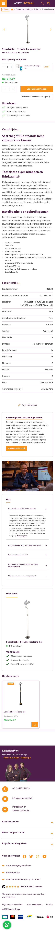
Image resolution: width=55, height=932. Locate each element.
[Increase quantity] (14, 89)
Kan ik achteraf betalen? (18, 555)
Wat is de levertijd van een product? (22, 576)
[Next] (51, 29)
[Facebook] (25, 857)
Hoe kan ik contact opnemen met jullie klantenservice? (23, 565)
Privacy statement (34, 905)
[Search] (48, 3)
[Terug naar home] (13, 9)
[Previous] (4, 29)
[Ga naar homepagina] (26, 3)
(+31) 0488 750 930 (21, 789)
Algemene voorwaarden (12, 905)
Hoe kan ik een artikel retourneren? (22, 509)
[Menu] (3, 3)
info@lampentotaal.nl (22, 798)
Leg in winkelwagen (37, 89)
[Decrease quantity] (4, 89)
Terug (6, 9)
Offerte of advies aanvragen (35, 97)
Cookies (49, 905)
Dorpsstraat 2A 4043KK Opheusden (21, 809)
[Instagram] (38, 857)
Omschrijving (10, 129)
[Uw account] (42, 3)
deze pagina (22, 536)
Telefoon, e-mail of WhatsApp (16, 758)
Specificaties (10, 283)
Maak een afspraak (16, 448)
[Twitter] (31, 857)
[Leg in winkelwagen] (34, 724)
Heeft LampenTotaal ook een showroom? (24, 545)
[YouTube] (44, 857)
